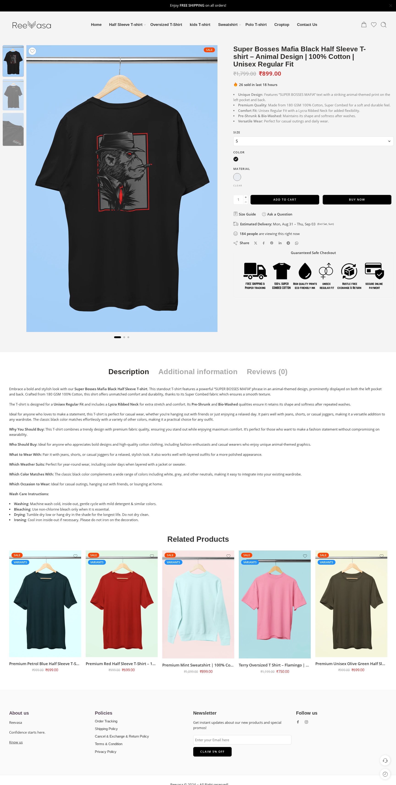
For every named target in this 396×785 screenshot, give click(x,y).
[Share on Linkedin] (280, 243)
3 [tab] (128, 341)
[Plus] (245, 197)
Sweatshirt (228, 24)
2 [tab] (124, 341)
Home (96, 24)
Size (236, 132)
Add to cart (285, 199)
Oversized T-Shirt (166, 24)
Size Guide (247, 214)
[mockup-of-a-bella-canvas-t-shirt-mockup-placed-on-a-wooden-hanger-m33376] (13, 61)
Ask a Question (279, 214)
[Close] (391, 6)
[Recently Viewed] (385, 774)
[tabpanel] (122, 189)
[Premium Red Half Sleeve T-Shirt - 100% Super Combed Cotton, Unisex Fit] (115, 603)
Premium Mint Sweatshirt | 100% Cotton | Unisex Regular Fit (191, 665)
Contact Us (307, 24)
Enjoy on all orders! (198, 5)
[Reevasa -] (32, 24)
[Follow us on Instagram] (306, 722)
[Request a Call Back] (385, 760)
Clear (237, 185)
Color (239, 152)
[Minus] (245, 201)
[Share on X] (255, 243)
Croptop (281, 24)
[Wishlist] (32, 51)
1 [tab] (118, 341)
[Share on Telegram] (288, 243)
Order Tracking (106, 721)
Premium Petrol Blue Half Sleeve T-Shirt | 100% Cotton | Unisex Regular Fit (38, 663)
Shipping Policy (106, 729)
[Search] (383, 25)
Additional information (198, 372)
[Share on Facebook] (263, 243)
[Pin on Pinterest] (272, 243)
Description (128, 372)
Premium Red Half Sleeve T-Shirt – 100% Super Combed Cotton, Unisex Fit (115, 663)
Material (241, 168)
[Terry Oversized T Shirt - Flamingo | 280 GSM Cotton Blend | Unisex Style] (268, 604)
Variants (13, 562)
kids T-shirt (200, 24)
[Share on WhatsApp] (297, 243)
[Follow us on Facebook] (298, 722)
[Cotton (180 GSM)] (237, 177)
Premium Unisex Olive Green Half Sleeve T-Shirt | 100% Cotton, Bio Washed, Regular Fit (344, 663)
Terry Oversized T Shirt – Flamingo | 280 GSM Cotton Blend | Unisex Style (268, 665)
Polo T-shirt (256, 24)
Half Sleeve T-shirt (126, 24)
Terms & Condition (108, 744)
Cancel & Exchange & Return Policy (122, 736)
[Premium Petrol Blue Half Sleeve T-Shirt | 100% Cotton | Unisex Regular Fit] (38, 603)
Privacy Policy (105, 752)
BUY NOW (357, 199)
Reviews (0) (267, 372)
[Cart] (364, 25)
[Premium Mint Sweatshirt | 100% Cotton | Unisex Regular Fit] (191, 604)
